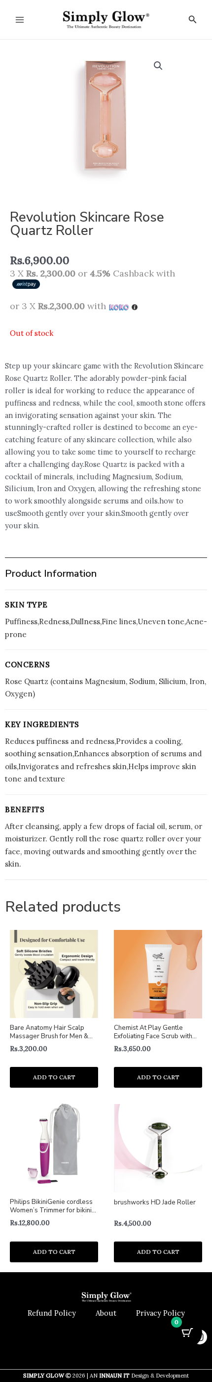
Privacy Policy (160, 1313)
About (106, 1313)
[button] (192, 19)
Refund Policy (52, 1313)
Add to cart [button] (54, 1077)
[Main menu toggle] (20, 19)
